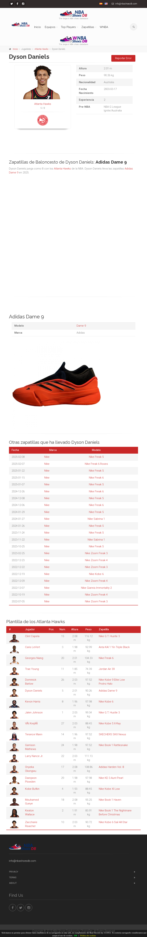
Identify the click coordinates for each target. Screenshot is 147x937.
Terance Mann (33, 734)
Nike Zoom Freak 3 (96, 553)
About (13, 883)
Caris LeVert (32, 647)
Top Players (68, 27)
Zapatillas (87, 27)
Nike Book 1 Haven (110, 799)
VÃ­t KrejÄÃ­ (31, 723)
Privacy (13, 871)
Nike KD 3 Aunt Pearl (111, 778)
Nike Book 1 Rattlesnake (113, 745)
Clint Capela (32, 636)
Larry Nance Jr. (34, 756)
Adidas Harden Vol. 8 (111, 767)
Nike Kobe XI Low (109, 788)
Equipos (50, 27)
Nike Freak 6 (96, 477)
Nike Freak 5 (96, 456)
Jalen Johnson (34, 712)
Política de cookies (88, 935)
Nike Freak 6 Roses (96, 463)
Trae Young (32, 669)
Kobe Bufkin (32, 788)
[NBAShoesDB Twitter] (11, 3)
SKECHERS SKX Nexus (112, 734)
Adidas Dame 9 (108, 690)
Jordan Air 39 (107, 669)
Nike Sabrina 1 (96, 518)
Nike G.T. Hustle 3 (109, 636)
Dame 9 (81, 325)
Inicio (37, 27)
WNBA (104, 27)
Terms (12, 877)
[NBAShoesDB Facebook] (17, 3)
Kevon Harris (32, 701)
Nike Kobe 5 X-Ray (110, 723)
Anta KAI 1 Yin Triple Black (114, 647)
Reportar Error (123, 58)
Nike (46, 456)
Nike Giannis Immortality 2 (96, 587)
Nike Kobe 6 (96, 574)
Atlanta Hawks (41, 49)
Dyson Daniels (33, 690)
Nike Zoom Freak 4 (96, 560)
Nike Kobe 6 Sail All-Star (113, 822)
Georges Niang (34, 658)
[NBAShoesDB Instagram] (23, 3)
